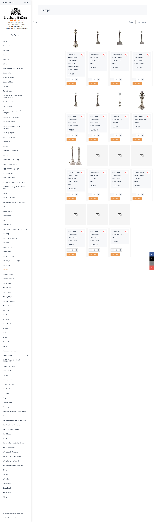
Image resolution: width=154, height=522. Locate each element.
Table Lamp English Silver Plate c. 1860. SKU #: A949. (116, 176)
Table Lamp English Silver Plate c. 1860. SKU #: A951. (72, 235)
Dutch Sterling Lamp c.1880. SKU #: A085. (140, 119)
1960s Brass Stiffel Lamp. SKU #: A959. (118, 234)
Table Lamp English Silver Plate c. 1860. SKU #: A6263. (73, 120)
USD (25, 2)
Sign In (5, 2)
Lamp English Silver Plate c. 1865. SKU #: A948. (94, 176)
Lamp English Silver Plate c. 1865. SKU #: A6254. (94, 58)
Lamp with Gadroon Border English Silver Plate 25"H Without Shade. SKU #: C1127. (73, 61)
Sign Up (11, 2)
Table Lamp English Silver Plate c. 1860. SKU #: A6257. (139, 58)
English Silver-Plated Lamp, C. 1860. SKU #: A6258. (117, 58)
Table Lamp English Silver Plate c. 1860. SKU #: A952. (94, 235)
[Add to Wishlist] (82, 54)
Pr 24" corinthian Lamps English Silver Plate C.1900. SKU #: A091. (74, 178)
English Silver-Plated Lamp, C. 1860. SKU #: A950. (139, 176)
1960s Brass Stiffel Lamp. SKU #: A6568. (118, 119)
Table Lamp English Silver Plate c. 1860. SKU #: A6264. (95, 120)
